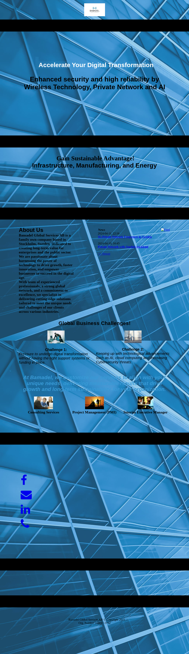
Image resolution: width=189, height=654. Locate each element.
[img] (94, 9)
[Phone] (25, 524)
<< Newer (104, 253)
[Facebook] (24, 480)
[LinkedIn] (25, 509)
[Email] (26, 495)
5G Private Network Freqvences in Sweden (125, 236)
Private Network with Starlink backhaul (123, 246)
